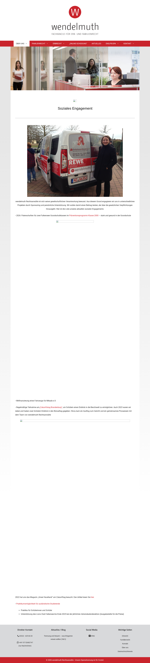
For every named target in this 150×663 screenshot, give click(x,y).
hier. (92, 597)
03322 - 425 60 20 (25, 636)
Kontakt (127, 44)
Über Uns (20, 44)
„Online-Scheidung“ (78, 44)
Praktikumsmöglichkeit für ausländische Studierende (38, 604)
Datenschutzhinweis (125, 651)
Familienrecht (38, 44)
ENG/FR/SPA (111, 44)
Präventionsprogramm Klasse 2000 (84, 215)
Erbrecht (57, 44)
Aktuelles (96, 44)
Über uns (125, 647)
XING (93, 636)
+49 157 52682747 (26, 642)
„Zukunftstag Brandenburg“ (50, 407)
